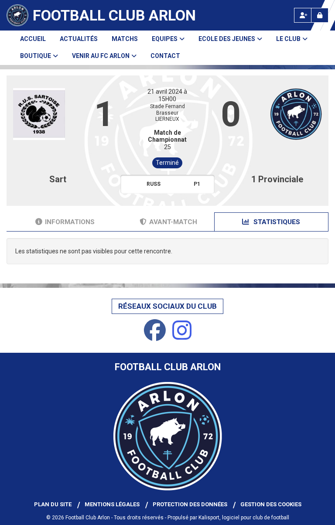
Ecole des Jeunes (226, 38)
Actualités (79, 38)
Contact (165, 55)
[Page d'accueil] (17, 15)
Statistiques (276, 222)
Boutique (35, 55)
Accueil (33, 38)
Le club (288, 38)
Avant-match (173, 222)
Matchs (125, 38)
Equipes (165, 38)
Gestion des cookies (270, 504)
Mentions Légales (112, 504)
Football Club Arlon (114, 15)
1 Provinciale (277, 179)
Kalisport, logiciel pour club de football (243, 518)
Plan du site (53, 504)
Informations (70, 222)
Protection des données (190, 504)
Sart (57, 179)
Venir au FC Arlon (101, 55)
